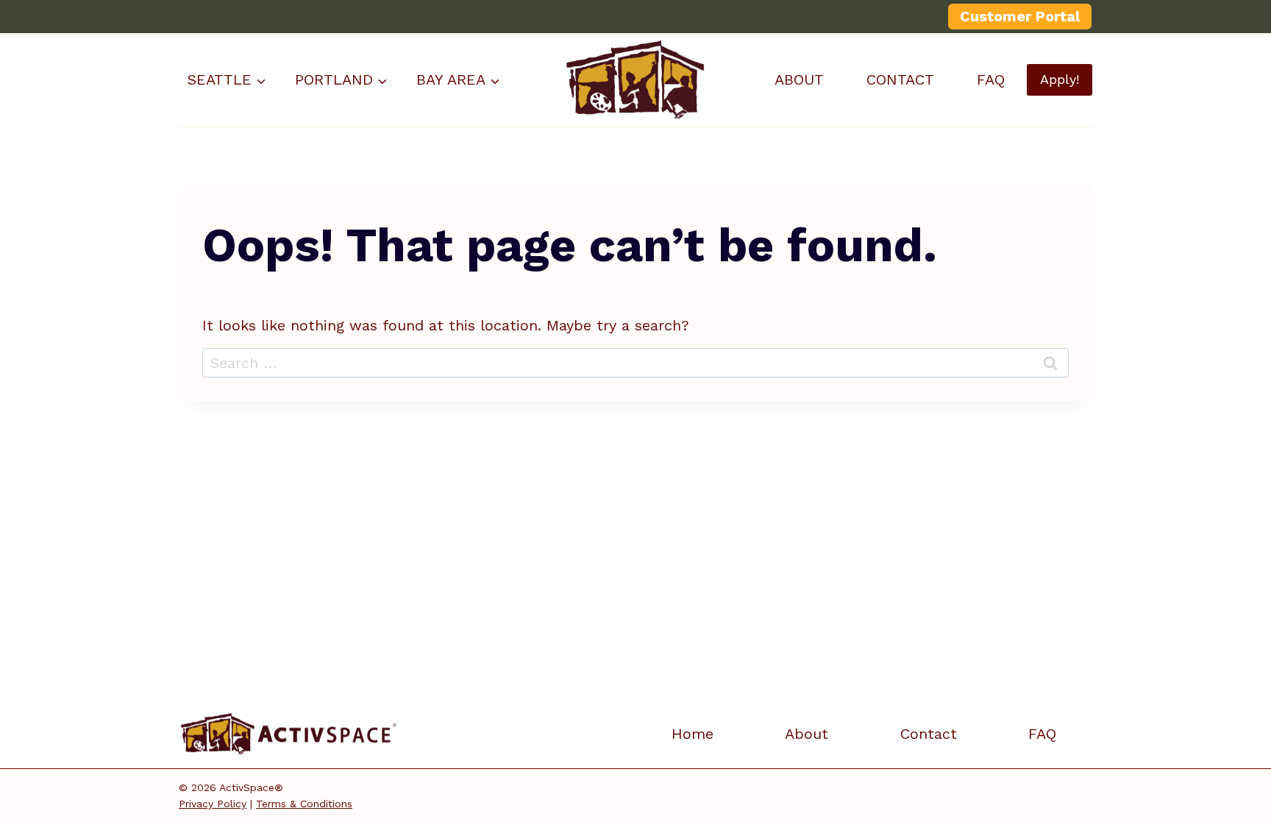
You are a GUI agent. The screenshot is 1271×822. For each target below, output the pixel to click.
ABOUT (799, 79)
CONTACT (900, 79)
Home (692, 734)
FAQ (991, 79)
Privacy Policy (212, 803)
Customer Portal (1020, 16)
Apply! (1059, 79)
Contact (928, 734)
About (806, 734)
